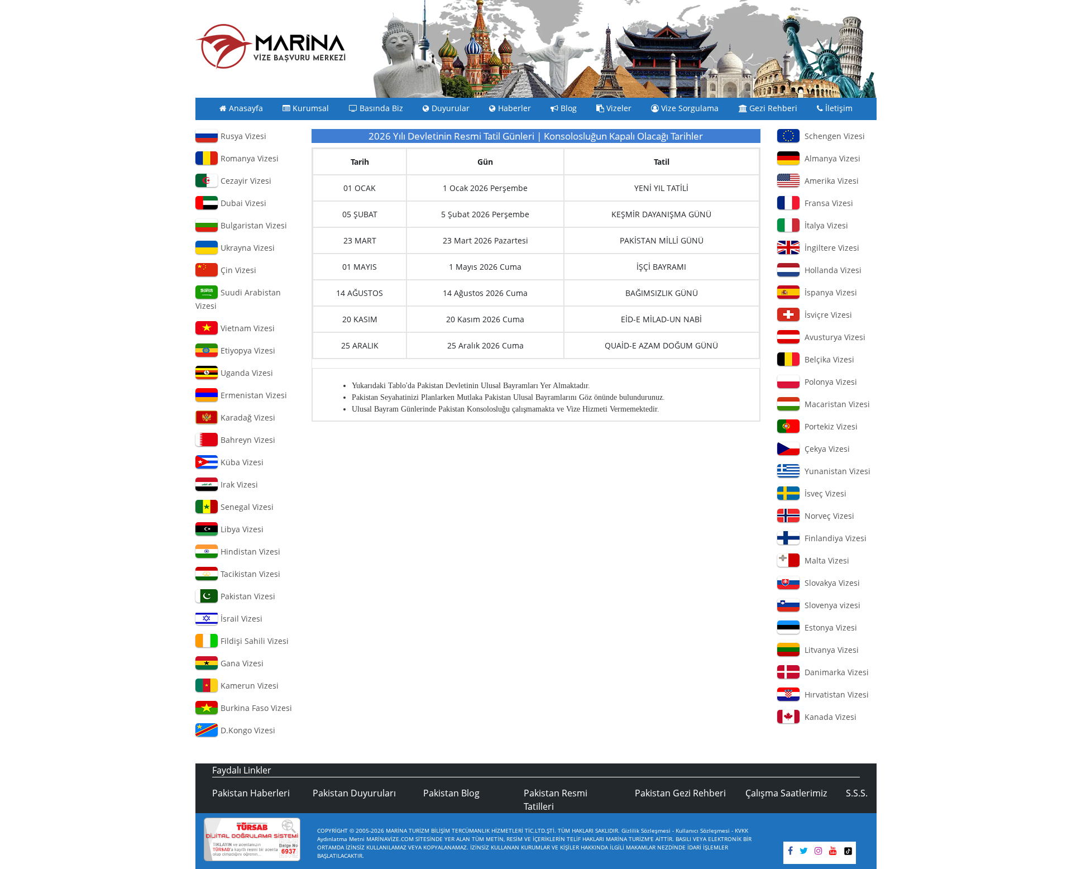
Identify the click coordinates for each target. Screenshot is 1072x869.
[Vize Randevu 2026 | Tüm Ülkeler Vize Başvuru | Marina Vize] (270, 46)
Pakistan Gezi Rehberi (680, 793)
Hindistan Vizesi (249, 551)
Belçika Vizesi (827, 359)
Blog (567, 108)
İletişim (838, 108)
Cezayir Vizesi (244, 180)
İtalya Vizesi (824, 225)
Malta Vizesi (824, 560)
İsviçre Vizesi (826, 314)
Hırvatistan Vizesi (834, 694)
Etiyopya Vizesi (246, 350)
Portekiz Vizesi (829, 426)
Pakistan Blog (451, 793)
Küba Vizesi (241, 462)
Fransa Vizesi (826, 203)
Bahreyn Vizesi (246, 440)
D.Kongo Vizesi (246, 730)
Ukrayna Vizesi (246, 247)
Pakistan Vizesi (246, 596)
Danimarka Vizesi (834, 672)
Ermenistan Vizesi (252, 395)
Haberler (513, 108)
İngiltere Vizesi (829, 247)
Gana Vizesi (241, 663)
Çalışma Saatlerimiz (786, 793)
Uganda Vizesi (245, 372)
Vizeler (617, 108)
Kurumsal (309, 108)
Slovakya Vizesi (830, 582)
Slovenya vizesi (830, 605)
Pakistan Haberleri (251, 793)
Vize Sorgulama (689, 108)
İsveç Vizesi (823, 493)
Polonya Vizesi (828, 381)
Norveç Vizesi (827, 515)
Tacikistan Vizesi (249, 574)
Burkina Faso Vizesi (255, 708)
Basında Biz (380, 108)
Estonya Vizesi (828, 627)
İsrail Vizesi (240, 618)
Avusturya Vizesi (832, 337)
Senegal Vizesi (246, 507)
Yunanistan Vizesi (835, 471)
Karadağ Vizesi (246, 417)
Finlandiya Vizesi (833, 538)
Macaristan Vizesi (835, 404)
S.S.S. (857, 793)
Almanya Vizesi (830, 158)
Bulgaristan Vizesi (252, 225)
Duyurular (449, 108)
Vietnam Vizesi (246, 328)
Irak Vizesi (238, 484)
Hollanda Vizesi (831, 270)
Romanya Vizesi (248, 158)
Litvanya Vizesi (829, 649)
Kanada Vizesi (828, 717)
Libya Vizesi (241, 529)
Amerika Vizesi (829, 180)
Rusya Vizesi (242, 136)
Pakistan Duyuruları (354, 793)
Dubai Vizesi (242, 203)
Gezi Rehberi (772, 108)
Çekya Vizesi (825, 448)
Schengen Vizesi (832, 136)
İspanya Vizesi (828, 292)
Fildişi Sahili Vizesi (253, 641)
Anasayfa (245, 108)
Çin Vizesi (237, 270)
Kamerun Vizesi (248, 685)
